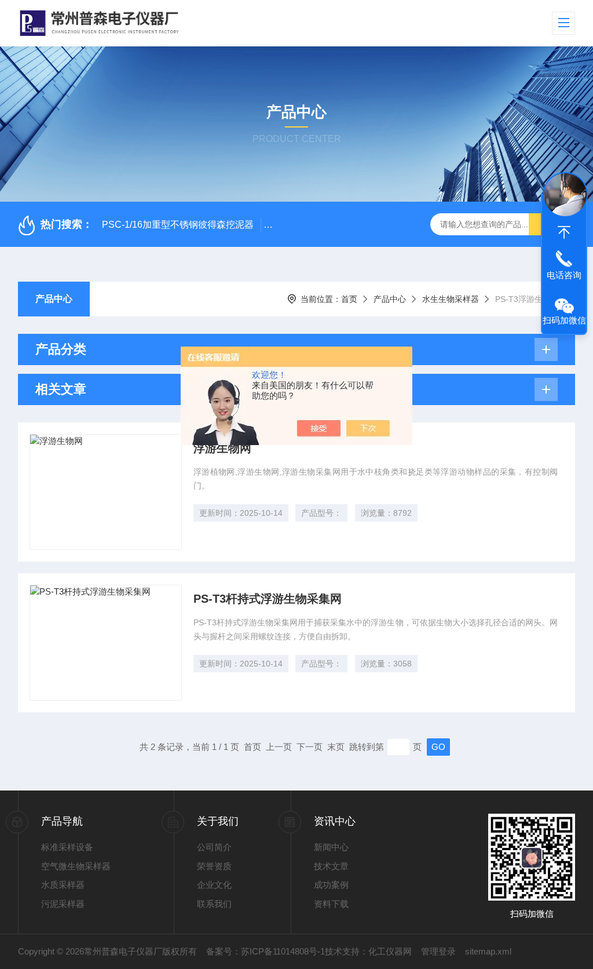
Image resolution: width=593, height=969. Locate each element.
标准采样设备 (67, 847)
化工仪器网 (390, 951)
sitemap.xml (488, 951)
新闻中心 (331, 847)
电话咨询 (564, 275)
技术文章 (331, 866)
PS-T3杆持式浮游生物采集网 (267, 598)
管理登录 (438, 951)
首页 (349, 299)
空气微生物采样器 (76, 866)
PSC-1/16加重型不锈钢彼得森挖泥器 (178, 225)
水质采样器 (63, 885)
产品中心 (53, 299)
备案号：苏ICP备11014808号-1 (265, 951)
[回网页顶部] (564, 232)
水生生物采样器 (450, 299)
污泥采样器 (63, 904)
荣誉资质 (214, 866)
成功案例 (331, 885)
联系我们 (214, 904)
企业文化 (214, 885)
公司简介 (214, 847)
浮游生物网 (222, 448)
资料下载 (331, 904)
